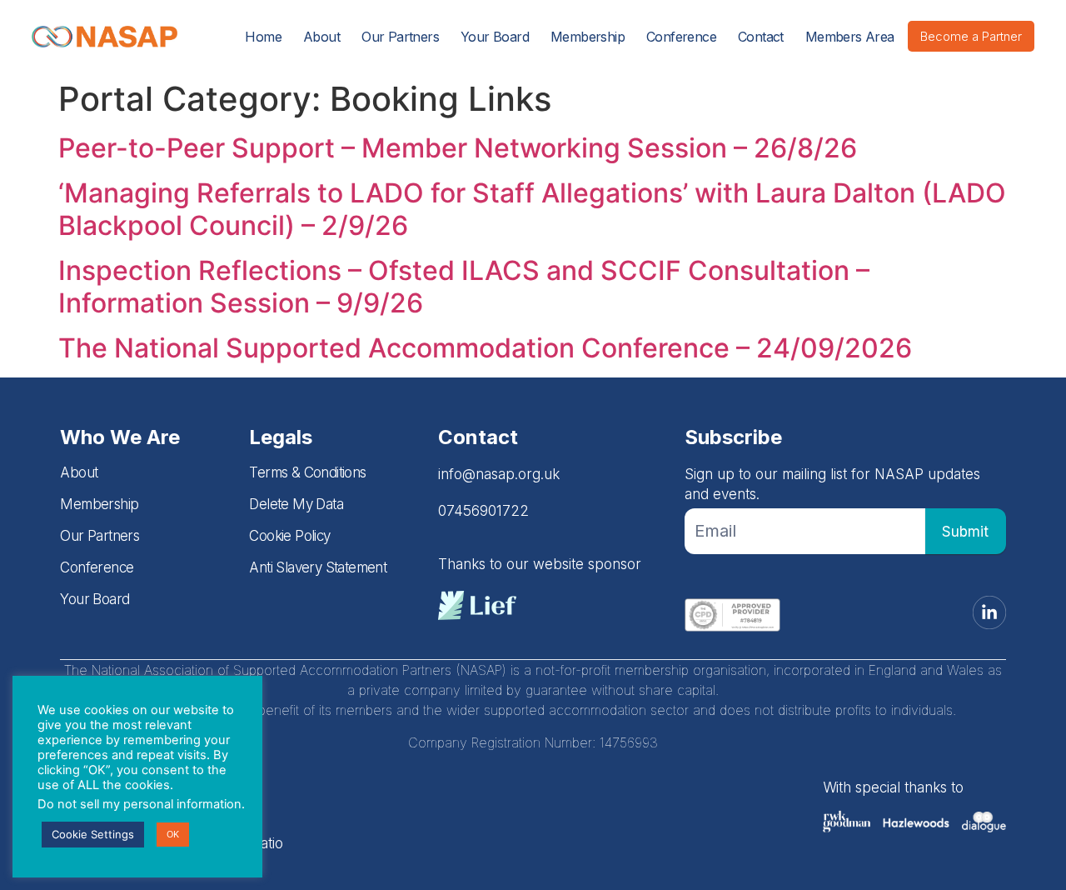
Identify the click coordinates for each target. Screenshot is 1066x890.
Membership (587, 36)
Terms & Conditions (307, 472)
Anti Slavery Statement (317, 567)
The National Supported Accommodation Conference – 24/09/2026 (485, 348)
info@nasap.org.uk (499, 474)
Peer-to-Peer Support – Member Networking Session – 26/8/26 (457, 148)
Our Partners (400, 36)
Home (263, 36)
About (321, 36)
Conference (681, 36)
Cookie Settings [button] (93, 834)
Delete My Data (296, 504)
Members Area (849, 36)
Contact (761, 36)
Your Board (495, 36)
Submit (965, 531)
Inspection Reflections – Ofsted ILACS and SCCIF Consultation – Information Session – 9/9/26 (463, 286)
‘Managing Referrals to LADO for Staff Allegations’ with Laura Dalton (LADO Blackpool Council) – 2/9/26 (532, 209)
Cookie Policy (289, 536)
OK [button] (173, 834)
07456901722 (483, 510)
